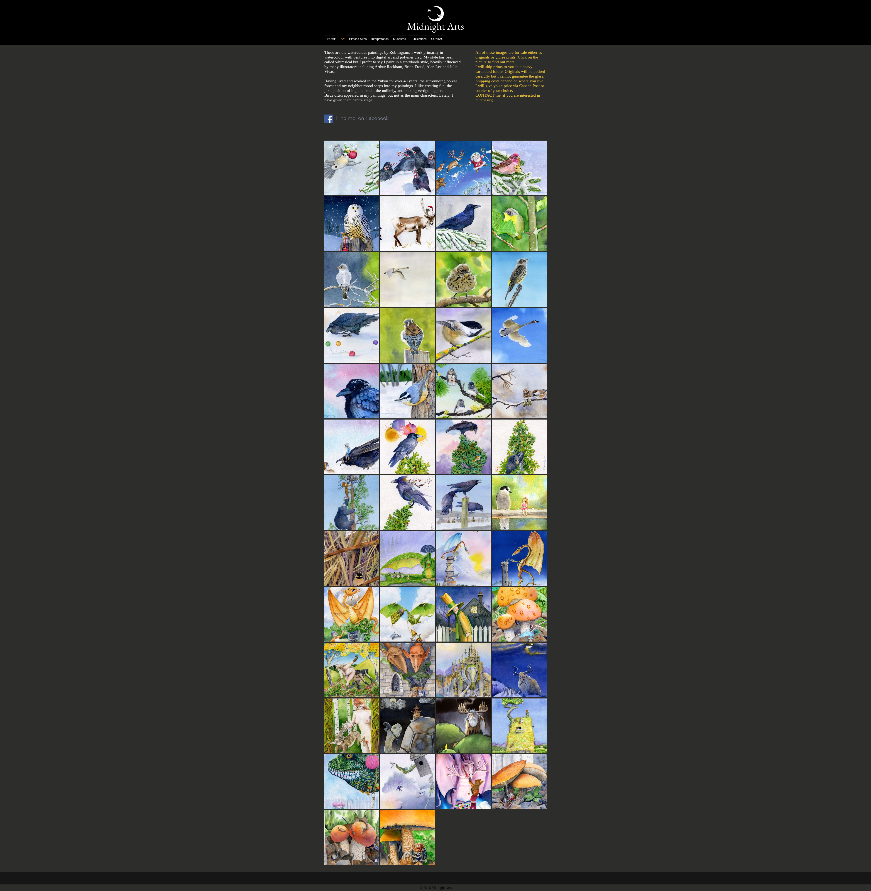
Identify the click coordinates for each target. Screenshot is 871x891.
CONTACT (484, 95)
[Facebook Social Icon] (328, 119)
